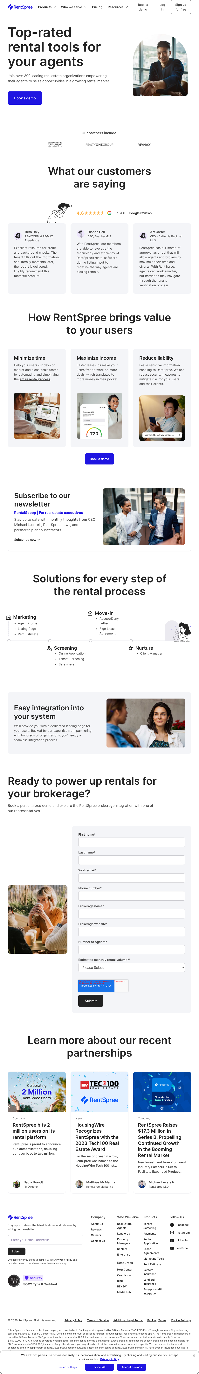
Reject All (99, 1367)
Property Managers (123, 1241)
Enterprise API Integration (152, 1291)
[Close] (194, 1355)
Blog (120, 1280)
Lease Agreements (151, 1251)
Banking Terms (156, 1320)
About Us (97, 1223)
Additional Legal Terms (128, 1320)
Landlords (123, 1233)
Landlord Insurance (149, 1281)
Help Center (124, 1269)
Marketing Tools (153, 1258)
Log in (162, 7)
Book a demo (143, 7)
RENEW (122, 1286)
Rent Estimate (152, 1264)
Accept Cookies (132, 1367)
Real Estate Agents (124, 1225)
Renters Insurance (149, 1272)
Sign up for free (181, 7)
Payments (149, 1233)
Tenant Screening (149, 1225)
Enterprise (123, 1254)
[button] (47, 7)
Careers (96, 1235)
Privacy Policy (73, 1320)
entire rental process (35, 379)
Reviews (96, 1229)
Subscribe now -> (27, 540)
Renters (122, 1248)
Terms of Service (98, 1320)
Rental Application (150, 1241)
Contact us (98, 1240)
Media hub (124, 1292)
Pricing (97, 7)
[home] (20, 7)
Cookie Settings (181, 1320)
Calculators (124, 1275)
